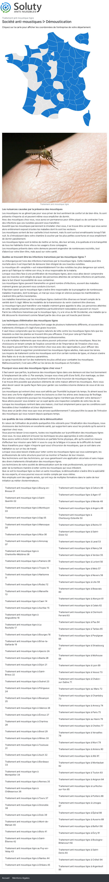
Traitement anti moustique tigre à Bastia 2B (26, 658)
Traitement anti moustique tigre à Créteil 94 (81, 859)
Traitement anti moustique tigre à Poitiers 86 (81, 796)
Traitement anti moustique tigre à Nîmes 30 (27, 738)
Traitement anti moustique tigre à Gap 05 (25, 517)
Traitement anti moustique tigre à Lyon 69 (79, 665)
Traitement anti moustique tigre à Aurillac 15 (27, 608)
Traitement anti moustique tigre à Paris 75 (80, 712)
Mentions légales (21, 878)
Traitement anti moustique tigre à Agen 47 (80, 494)
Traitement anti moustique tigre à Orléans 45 (27, 865)
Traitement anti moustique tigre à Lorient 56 (81, 561)
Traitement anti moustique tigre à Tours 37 (26, 798)
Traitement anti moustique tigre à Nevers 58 (81, 575)
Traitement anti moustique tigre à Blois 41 (26, 831)
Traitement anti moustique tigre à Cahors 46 (81, 488)
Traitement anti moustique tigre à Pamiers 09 (27, 561)
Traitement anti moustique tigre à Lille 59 (79, 582)
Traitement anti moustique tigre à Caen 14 (26, 601)
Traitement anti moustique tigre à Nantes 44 (27, 858)
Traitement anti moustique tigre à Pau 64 (79, 622)
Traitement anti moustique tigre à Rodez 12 (26, 584)
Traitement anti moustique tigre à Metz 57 (80, 568)
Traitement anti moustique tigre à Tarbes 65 (81, 629)
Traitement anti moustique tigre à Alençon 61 (81, 598)
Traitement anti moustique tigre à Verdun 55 (81, 555)
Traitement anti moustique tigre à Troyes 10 (27, 567)
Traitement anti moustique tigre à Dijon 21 (26, 664)
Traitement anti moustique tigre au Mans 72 (80, 688)
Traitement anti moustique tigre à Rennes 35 (27, 781)
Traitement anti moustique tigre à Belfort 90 (81, 826)
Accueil (6, 878)
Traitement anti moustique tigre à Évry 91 (79, 833)
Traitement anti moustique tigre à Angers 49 (81, 508)
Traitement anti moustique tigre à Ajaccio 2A (27, 651)
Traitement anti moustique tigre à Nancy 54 (80, 548)
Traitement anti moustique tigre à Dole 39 (26, 815)
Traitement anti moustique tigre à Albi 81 (79, 756)
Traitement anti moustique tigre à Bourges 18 (27, 634)
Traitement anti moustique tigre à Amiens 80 (81, 749)
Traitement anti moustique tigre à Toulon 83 (81, 772)
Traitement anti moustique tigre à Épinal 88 (80, 812)
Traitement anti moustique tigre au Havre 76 (81, 719)
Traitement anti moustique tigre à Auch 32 (26, 754)
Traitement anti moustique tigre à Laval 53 (80, 541)
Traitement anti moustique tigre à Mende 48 (81, 501)
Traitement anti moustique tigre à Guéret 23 (27, 681)
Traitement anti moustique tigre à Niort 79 (80, 742)
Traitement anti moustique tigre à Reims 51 (80, 524)
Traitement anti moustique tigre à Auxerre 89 (81, 819)
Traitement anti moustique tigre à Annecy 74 (81, 705)
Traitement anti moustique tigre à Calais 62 (80, 605)
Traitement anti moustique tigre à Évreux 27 (27, 714)
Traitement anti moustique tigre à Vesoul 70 (80, 672)
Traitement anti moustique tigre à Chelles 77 (81, 725)
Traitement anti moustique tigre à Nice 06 (26, 534)
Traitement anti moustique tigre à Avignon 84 (81, 779)
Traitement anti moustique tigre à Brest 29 (26, 731)
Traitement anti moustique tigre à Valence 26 (27, 708)
